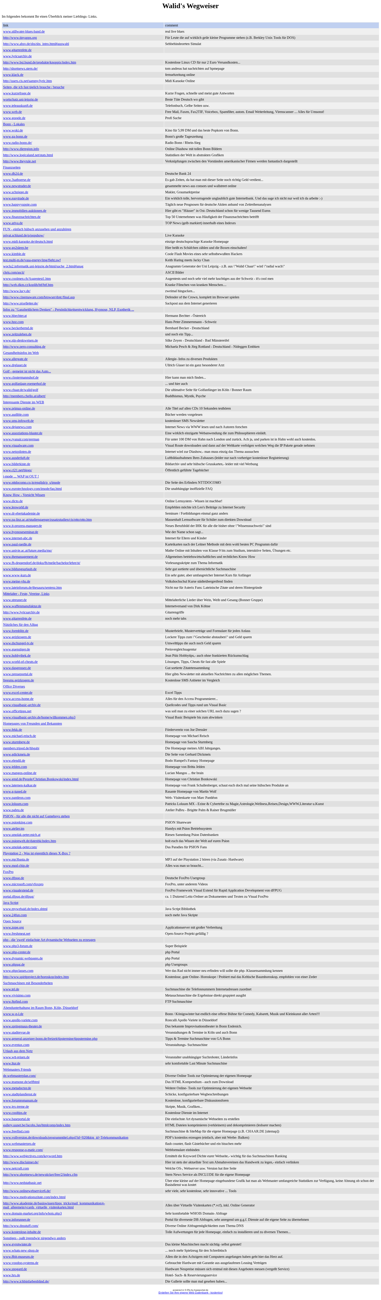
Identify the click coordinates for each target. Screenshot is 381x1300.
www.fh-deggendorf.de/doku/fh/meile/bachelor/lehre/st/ (41, 563)
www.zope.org (13, 927)
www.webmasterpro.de (19, 1144)
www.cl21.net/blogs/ (17, 470)
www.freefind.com (16, 1131)
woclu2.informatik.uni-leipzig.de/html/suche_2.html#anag (43, 266)
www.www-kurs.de (17, 575)
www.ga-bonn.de (15, 136)
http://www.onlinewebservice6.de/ (27, 1191)
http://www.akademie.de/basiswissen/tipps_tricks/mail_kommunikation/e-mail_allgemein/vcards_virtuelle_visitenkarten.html (54, 1205)
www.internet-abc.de (17, 538)
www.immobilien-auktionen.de (24, 211)
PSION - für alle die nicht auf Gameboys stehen (36, 816)
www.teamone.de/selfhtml (21, 1082)
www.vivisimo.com (16, 995)
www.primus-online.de (19, 408)
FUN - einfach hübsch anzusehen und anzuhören (37, 229)
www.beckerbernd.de (18, 328)
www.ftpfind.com (15, 1001)
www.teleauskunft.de (18, 105)
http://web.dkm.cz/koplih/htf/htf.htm (28, 285)
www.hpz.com (13, 322)
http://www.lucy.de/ (16, 291)
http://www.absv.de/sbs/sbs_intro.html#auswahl (36, 44)
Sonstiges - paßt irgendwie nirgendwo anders (34, 1238)
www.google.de (14, 118)
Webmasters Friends (17, 1069)
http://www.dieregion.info (21, 149)
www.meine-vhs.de (16, 581)
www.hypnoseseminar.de (20, 532)
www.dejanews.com (17, 427)
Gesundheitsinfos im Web (21, 353)
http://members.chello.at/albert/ (24, 396)
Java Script (10, 903)
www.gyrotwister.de (17, 1244)
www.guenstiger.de (16, 649)
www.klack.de (13, 75)
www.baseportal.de (16, 1119)
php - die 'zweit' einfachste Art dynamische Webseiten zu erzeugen (49, 940)
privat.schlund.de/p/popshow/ (23, 235)
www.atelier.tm (13, 828)
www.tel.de (11, 989)
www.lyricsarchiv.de (17, 56)
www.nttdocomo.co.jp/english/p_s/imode (31, 482)
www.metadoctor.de (17, 1088)
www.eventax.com (16, 1045)
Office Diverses (14, 686)
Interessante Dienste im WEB (23, 402)
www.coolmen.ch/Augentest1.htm (27, 278)
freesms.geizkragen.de (18, 680)
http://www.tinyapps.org (20, 38)
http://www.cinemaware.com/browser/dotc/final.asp (39, 297)
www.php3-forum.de (17, 946)
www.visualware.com (18, 445)
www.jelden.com (15, 767)
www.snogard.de (15, 1269)
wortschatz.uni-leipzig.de (20, 99)
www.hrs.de (11, 1275)
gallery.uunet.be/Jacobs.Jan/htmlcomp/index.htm (36, 1125)
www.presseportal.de (17, 674)
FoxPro (8, 872)
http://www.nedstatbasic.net (22, 1183)
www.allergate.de (15, 359)
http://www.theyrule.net (19, 161)
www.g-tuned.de (14, 791)
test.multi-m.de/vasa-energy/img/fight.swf (32, 260)
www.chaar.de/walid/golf (20, 390)
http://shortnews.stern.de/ (20, 68)
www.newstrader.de (17, 186)
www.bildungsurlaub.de (20, 569)
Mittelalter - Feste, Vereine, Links (26, 594)
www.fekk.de (12, 730)
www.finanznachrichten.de (22, 217)
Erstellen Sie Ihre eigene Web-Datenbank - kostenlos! (191, 1292)
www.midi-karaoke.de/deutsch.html (28, 241)
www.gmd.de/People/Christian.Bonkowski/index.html (40, 779)
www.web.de (12, 112)
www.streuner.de (15, 600)
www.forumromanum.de (20, 1100)
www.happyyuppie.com (20, 204)
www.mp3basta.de (16, 859)
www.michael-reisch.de (19, 736)
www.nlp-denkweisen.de (20, 340)
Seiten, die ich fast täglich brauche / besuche (33, 87)
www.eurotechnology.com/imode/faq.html (32, 489)
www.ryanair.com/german (21, 439)
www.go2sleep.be (15, 248)
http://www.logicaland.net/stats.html (28, 155)
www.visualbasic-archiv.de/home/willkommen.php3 (39, 717)
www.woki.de (13, 130)
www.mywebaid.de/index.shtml (25, 909)
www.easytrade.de (16, 198)
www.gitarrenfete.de (17, 50)
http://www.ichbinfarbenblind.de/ (26, 1281)
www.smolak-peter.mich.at (21, 835)
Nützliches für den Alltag (20, 624)
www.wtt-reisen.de (16, 1057)
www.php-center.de (16, 952)
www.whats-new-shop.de (21, 1250)
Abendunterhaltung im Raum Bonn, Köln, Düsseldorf (40, 1008)
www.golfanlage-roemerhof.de (24, 384)
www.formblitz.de (15, 631)
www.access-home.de (18, 699)
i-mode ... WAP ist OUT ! (21, 476)
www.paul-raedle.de (17, 544)
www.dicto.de (13, 501)
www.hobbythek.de (17, 655)
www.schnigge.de (15, 192)
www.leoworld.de (15, 507)
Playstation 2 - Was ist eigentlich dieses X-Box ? (36, 853)
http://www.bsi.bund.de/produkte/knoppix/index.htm (39, 62)
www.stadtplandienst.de (19, 1094)
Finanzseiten (12, 167)
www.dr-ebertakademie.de (21, 513)
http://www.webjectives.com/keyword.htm (32, 1156)
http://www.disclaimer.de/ (21, 1162)
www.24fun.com (15, 915)
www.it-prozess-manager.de (22, 526)
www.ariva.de (13, 223)
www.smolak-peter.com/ (20, 847)
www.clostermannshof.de (21, 377)
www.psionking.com (17, 822)
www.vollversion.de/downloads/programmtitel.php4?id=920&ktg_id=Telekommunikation (65, 1137)
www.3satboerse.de (16, 180)
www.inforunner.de (16, 1219)
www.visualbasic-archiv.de (22, 705)
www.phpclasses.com (18, 971)
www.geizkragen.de (17, 637)
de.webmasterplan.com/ (19, 1076)
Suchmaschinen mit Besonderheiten (28, 983)
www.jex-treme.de (16, 1106)
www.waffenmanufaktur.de (22, 606)
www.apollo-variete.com (20, 1020)
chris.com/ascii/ (13, 272)
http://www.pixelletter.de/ (20, 303)
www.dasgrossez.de (17, 668)
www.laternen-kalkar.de (19, 785)
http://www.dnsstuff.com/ (20, 1226)
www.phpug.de (14, 964)
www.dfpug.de (13, 878)
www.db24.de (13, 173)
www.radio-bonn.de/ (17, 143)
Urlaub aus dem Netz (18, 1051)
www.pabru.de (13, 810)
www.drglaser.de (15, 365)
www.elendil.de (14, 760)
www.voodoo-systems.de (20, 1263)
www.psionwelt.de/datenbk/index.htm (29, 841)
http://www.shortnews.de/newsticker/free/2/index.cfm (40, 1174)
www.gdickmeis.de (16, 754)
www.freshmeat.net (16, 933)
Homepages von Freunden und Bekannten (32, 723)
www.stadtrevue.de (16, 1032)
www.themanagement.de (20, 557)
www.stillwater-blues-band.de (24, 31)
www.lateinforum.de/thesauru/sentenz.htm (32, 587)
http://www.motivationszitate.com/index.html (34, 1197)
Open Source (12, 921)
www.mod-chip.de (16, 865)
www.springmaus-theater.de (22, 1026)
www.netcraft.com (16, 1168)
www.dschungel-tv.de (18, 643)
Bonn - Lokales (14, 124)
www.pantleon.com (16, 798)
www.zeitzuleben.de (17, 334)
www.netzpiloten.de (17, 451)
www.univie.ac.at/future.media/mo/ (27, 550)
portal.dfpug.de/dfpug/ (18, 896)
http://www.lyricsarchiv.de (21, 612)
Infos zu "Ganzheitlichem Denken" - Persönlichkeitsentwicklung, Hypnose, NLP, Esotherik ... (68, 309)
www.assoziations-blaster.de (22, 433)
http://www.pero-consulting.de (24, 346)
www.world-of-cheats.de (20, 662)
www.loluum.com (15, 804)
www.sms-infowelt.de (18, 421)
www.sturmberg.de (16, 742)
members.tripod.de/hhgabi (21, 748)
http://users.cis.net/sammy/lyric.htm (27, 81)
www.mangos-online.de (19, 773)
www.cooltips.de (15, 1113)
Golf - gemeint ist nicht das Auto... (27, 371)
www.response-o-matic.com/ (23, 1150)
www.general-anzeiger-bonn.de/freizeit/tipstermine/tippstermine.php (50, 1038)
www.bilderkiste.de (16, 464)
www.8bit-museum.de (18, 1257)
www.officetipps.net (17, 711)
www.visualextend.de (18, 890)
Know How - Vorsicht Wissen (24, 495)
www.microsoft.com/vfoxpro (23, 884)
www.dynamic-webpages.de (23, 958)
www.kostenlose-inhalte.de (22, 1232)
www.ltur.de (11, 1063)
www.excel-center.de (17, 692)
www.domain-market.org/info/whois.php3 (32, 1213)
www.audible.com (16, 414)
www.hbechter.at (15, 316)
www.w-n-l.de (13, 1014)
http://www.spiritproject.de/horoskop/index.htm (36, 977)
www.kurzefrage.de (17, 93)
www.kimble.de (14, 254)
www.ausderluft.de (16, 458)
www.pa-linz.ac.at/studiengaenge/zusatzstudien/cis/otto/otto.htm (47, 519)
